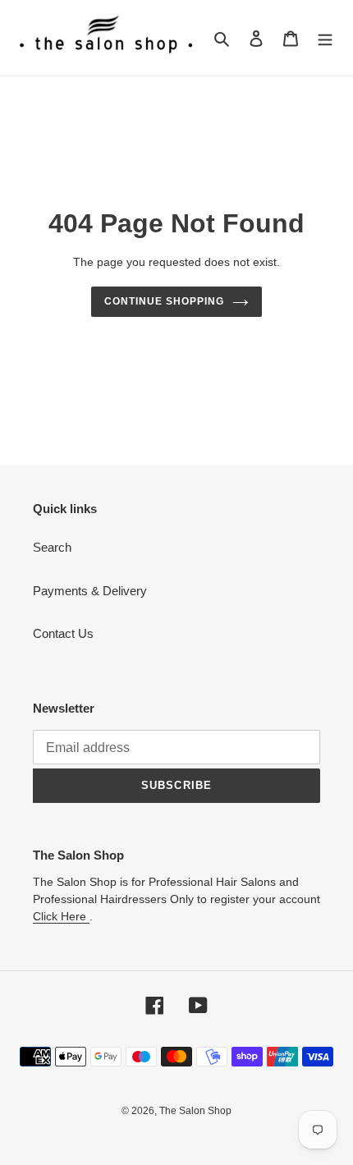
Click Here (61, 916)
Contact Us (63, 633)
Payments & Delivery (90, 591)
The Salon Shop (195, 1111)
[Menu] (325, 38)
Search (52, 547)
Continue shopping (164, 301)
